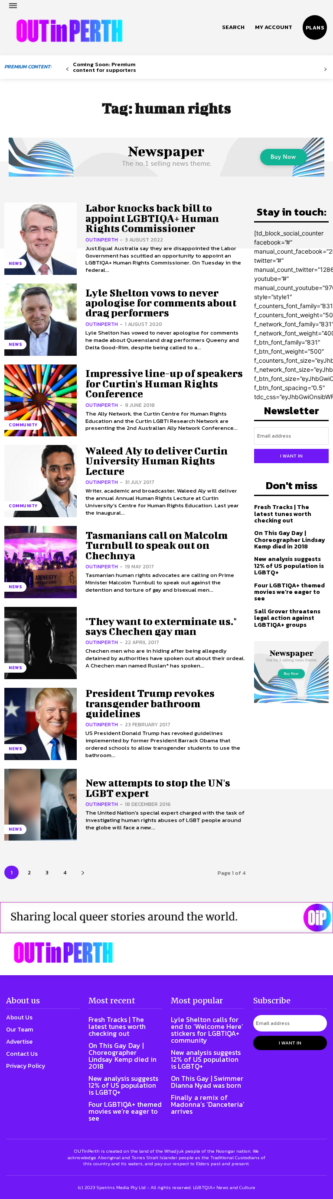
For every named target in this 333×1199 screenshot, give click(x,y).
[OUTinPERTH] (69, 31)
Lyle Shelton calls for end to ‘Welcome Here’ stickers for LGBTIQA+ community (207, 1029)
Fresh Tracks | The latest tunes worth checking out (282, 514)
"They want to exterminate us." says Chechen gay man (161, 626)
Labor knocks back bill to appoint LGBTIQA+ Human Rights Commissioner (152, 218)
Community (23, 425)
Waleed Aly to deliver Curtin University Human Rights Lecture (156, 461)
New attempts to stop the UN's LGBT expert (157, 788)
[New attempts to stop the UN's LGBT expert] (40, 805)
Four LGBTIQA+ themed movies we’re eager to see (289, 592)
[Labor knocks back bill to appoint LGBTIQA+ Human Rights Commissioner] (40, 239)
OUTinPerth (101, 240)
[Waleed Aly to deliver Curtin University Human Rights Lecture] (40, 481)
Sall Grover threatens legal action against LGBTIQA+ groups (287, 618)
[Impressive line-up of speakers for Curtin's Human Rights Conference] (40, 400)
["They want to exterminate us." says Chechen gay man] (40, 643)
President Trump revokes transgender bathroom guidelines (150, 703)
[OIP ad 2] (166, 917)
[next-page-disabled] (325, 69)
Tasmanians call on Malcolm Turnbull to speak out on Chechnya (156, 545)
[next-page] (82, 872)
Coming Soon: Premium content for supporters (104, 67)
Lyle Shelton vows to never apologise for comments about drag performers (160, 303)
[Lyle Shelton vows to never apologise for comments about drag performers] (40, 320)
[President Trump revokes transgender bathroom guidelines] (40, 724)
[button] (233, 27)
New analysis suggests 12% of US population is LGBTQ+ (289, 565)
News (15, 263)
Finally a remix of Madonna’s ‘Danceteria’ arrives (208, 1104)
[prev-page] (67, 69)
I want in (291, 455)
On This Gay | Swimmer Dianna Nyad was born (207, 1081)
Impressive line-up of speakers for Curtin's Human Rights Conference (164, 383)
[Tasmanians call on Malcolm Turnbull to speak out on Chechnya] (40, 562)
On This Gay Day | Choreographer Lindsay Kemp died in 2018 (289, 540)
